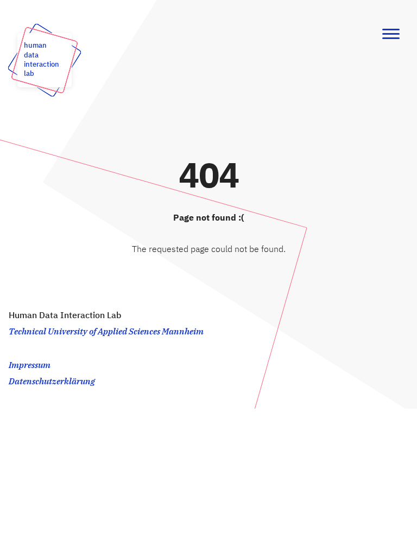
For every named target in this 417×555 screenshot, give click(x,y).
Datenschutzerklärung (52, 382)
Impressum (29, 366)
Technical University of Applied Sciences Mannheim (106, 332)
